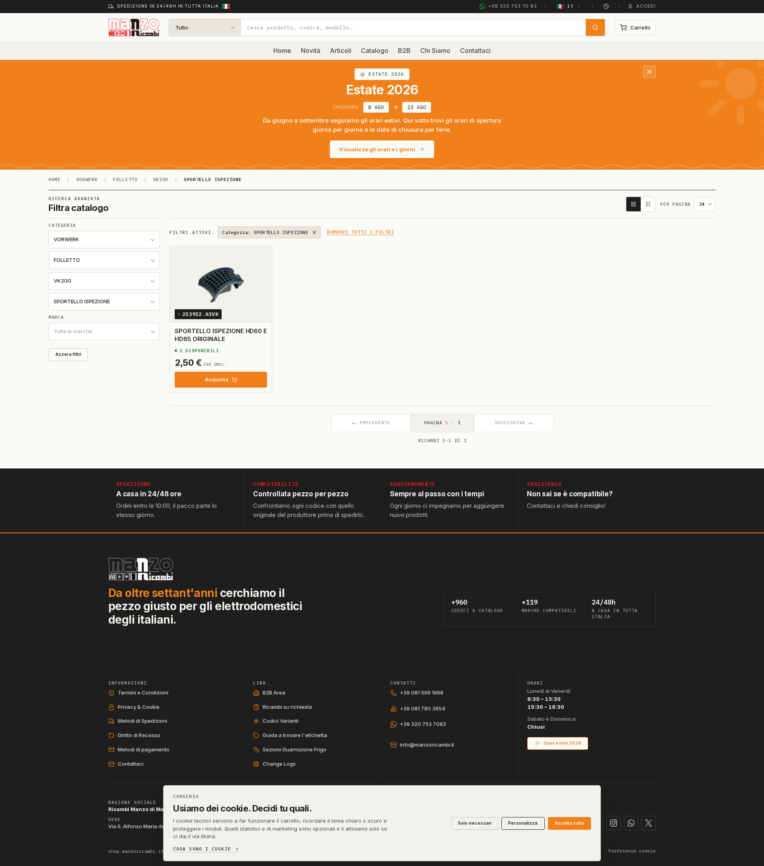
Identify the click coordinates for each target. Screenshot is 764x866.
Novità (310, 51)
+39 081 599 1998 (421, 692)
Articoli (340, 51)
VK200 (160, 179)
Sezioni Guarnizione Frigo (294, 749)
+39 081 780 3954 (422, 708)
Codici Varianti (280, 721)
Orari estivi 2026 (562, 743)
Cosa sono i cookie (202, 849)
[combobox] (413, 27)
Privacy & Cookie (139, 707)
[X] (648, 823)
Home (282, 51)
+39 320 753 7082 (423, 724)
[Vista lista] (648, 204)
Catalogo (374, 51)
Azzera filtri (68, 354)
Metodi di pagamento (144, 749)
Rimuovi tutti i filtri (360, 232)
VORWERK (87, 179)
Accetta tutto (569, 823)
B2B (404, 51)
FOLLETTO (125, 179)
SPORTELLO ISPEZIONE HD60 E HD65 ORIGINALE (221, 335)
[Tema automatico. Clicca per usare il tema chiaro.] (606, 6)
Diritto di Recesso (139, 735)
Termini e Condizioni (143, 692)
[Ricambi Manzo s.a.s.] (140, 569)
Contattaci (475, 51)
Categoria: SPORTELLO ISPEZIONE (265, 232)
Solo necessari (475, 823)
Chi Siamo (435, 51)
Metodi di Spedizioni (142, 721)
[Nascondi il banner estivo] (649, 71)
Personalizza (523, 823)
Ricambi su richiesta (287, 707)
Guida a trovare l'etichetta (295, 735)
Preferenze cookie (632, 851)
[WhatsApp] (631, 823)
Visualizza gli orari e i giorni (377, 149)
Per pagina (675, 204)
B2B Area (274, 692)
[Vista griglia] (633, 204)
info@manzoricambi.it (427, 744)
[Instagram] (613, 823)
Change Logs (279, 764)
